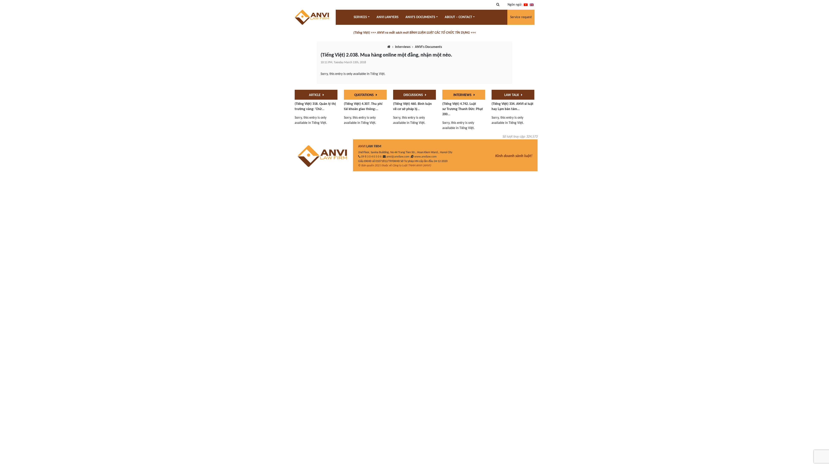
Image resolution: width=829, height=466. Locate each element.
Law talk (512, 95)
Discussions (413, 95)
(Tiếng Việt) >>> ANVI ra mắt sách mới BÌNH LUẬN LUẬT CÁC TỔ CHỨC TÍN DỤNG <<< (414, 33)
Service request (521, 17)
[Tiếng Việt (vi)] (526, 4)
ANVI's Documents (428, 47)
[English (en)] (532, 4)
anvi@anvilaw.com (397, 156)
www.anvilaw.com (425, 156)
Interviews (402, 47)
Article (315, 95)
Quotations (364, 95)
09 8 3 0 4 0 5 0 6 (371, 156)
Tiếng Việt (377, 74)
